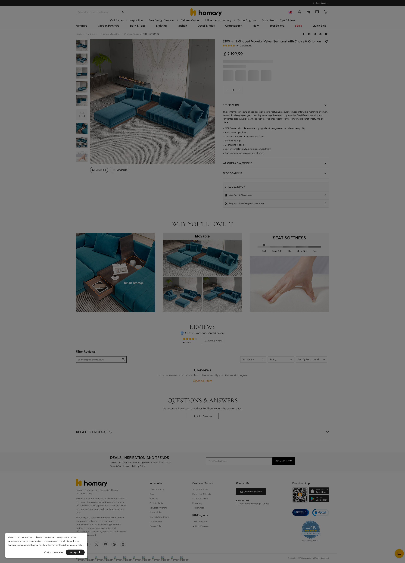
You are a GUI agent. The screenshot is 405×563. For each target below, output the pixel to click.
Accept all (75, 552)
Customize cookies (53, 552)
